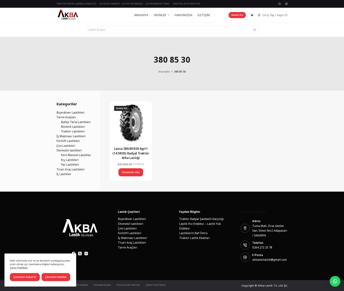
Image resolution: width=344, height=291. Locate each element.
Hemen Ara (237, 15)
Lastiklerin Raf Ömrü (193, 233)
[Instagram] (286, 4)
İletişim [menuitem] (204, 15)
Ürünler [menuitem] (160, 15)
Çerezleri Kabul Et (24, 277)
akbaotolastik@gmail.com (269, 259)
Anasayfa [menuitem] (141, 15)
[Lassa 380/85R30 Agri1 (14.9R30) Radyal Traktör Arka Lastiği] (130, 122)
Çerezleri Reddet (56, 277)
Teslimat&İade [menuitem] (102, 285)
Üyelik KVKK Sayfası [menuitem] (128, 285)
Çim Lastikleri (127, 228)
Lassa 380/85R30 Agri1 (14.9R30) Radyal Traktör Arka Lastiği (131, 153)
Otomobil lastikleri (130, 223)
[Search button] (255, 30)
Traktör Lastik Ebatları (194, 238)
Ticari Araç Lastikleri (132, 242)
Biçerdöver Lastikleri (132, 219)
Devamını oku (131, 172)
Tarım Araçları (127, 247)
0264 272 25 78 (262, 247)
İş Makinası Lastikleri (132, 238)
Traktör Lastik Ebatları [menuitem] (186, 4)
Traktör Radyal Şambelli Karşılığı (201, 219)
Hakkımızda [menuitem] (183, 15)
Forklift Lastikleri (129, 233)
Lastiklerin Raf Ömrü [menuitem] (157, 4)
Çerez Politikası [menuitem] (155, 285)
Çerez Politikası (19, 268)
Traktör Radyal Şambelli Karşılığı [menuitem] (76, 4)
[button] (335, 281)
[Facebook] (279, 4)
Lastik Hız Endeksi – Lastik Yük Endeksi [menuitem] (121, 4)
